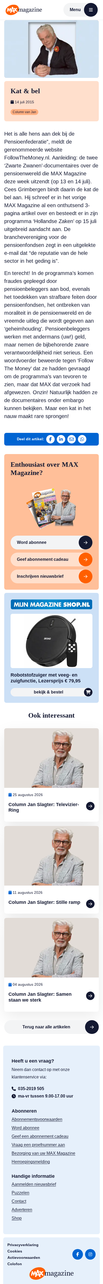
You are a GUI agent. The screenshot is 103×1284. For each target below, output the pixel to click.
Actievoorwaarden (23, 1257)
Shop (17, 1218)
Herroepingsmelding (31, 1161)
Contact (19, 1201)
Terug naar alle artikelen (46, 1027)
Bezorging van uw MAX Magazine (43, 1153)
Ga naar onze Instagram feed (90, 1254)
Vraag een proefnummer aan (38, 1145)
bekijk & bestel (48, 692)
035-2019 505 (31, 1088)
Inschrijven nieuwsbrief (40, 576)
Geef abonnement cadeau (42, 559)
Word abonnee (31, 542)
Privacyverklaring (23, 1245)
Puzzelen (20, 1192)
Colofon (14, 1264)
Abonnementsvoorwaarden (37, 1119)
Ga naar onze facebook (77, 1254)
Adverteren (22, 1209)
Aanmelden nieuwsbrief (34, 1184)
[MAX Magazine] (23, 10)
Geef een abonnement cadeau (40, 1136)
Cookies (14, 1251)
